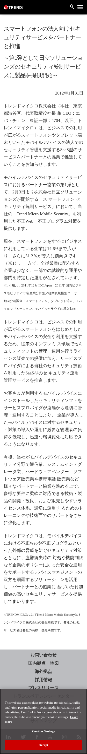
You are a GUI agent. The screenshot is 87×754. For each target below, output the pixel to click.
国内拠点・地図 (43, 663)
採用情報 (43, 679)
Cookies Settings (43, 731)
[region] (43, 721)
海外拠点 (43, 671)
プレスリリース (43, 687)
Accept (43, 745)
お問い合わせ (43, 654)
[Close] (81, 695)
